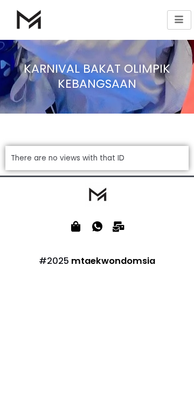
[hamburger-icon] (179, 20)
